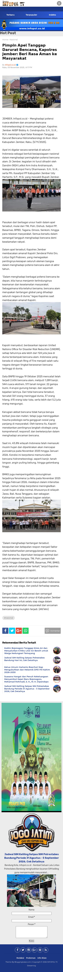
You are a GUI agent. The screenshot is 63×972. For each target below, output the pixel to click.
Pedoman (30, 958)
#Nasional (8, 618)
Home (5, 39)
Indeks (52, 15)
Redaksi (20, 958)
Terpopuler (31, 15)
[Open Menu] (59, 3)
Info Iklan (41, 958)
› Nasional (13, 39)
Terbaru (10, 15)
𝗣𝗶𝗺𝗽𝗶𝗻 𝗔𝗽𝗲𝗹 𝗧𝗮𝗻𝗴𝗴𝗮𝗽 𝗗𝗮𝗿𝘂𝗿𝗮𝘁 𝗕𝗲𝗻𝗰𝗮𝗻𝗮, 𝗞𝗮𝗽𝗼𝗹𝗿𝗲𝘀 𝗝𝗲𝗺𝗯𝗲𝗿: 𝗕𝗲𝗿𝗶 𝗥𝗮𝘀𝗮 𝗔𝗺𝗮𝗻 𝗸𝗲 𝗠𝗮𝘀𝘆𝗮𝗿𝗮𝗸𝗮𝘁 (29, 52)
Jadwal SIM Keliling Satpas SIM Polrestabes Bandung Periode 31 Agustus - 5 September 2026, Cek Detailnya (31, 858)
